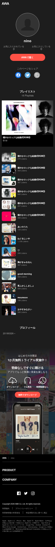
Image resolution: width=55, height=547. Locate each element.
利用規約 (5, 508)
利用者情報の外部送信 (11, 512)
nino (12, 458)
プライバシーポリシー (24, 508)
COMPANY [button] (9, 479)
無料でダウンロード (27, 394)
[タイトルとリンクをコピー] (37, 75)
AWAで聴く (27, 57)
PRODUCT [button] (9, 470)
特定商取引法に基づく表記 (36, 512)
